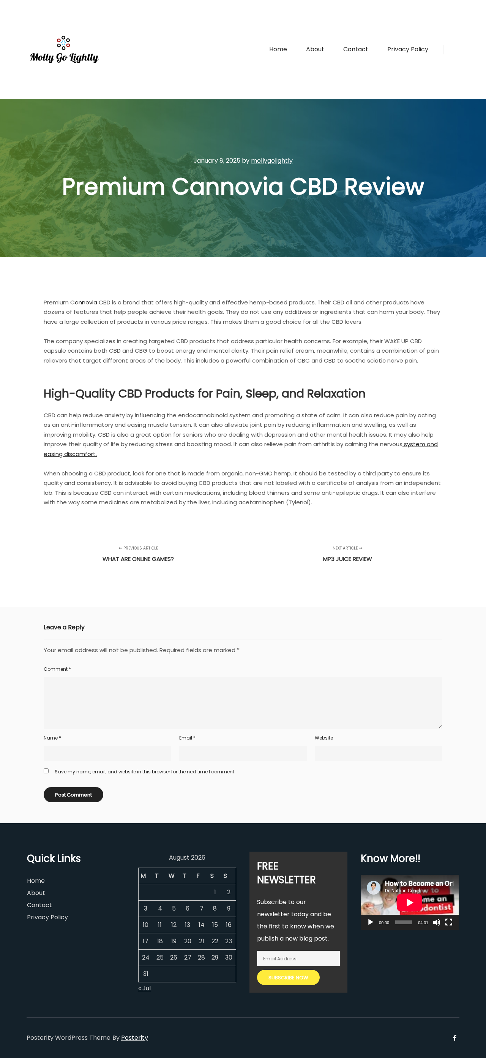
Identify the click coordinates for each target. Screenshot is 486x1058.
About (36, 893)
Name (52, 738)
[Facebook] (454, 49)
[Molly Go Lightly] (65, 49)
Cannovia (83, 302)
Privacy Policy (47, 917)
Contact (39, 905)
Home (36, 880)
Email (187, 738)
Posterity (134, 1037)
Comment (57, 669)
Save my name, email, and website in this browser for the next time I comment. (145, 771)
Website (324, 738)
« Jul (144, 988)
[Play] (370, 922)
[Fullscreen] (449, 922)
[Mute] (436, 922)
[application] (410, 902)
